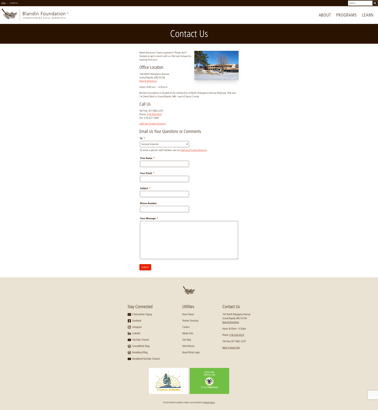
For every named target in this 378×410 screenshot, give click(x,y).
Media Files (187, 333)
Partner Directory (190, 320)
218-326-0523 (154, 114)
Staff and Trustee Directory (152, 123)
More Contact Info (231, 347)
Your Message (149, 218)
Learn (368, 15)
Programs (346, 15)
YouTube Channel (140, 339)
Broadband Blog (140, 352)
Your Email (147, 173)
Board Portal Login (191, 352)
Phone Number (148, 203)
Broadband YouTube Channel (146, 358)
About (325, 15)
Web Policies (188, 346)
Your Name (147, 158)
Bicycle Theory (210, 402)
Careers (186, 327)
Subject (145, 188)
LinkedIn (136, 333)
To (142, 138)
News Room (188, 314)
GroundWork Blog (140, 346)
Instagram (137, 327)
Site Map (186, 339)
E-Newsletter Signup (142, 314)
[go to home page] (35, 15)
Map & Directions (148, 81)
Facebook (136, 320)
